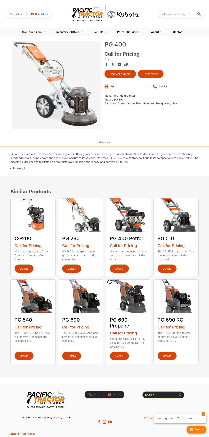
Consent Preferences (22, 433)
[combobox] (181, 14)
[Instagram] (104, 422)
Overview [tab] (104, 142)
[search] (199, 14)
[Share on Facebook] (106, 65)
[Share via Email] (119, 65)
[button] (16, 14)
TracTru (57, 417)
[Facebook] (99, 422)
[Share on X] (113, 65)
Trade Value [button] (150, 74)
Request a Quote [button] (120, 74)
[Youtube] (110, 422)
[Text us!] (196, 430)
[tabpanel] (56, 85)
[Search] (180, 394)
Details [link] (24, 268)
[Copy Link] (126, 65)
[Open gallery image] (56, 85)
